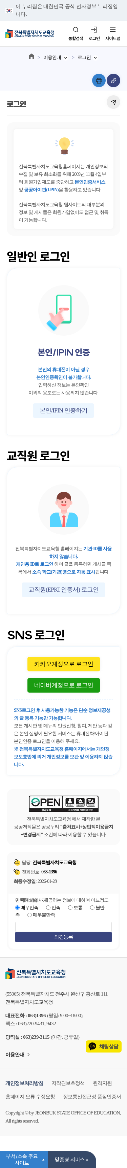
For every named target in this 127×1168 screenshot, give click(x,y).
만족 (55, 907)
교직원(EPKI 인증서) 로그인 (63, 589)
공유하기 (113, 102)
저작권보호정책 (68, 1083)
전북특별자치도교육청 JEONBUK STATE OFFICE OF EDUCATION (29, 33)
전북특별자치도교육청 (63, 973)
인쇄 (99, 80)
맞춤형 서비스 (70, 1159)
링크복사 (113, 80)
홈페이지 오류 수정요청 (30, 1096)
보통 (77, 907)
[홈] (31, 56)
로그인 (94, 38)
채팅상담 (108, 1046)
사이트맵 (112, 38)
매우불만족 (44, 914)
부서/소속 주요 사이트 (22, 1159)
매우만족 (29, 907)
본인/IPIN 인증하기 (63, 410)
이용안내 (52, 57)
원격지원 (102, 1083)
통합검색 (75, 38)
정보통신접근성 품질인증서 (92, 1096)
